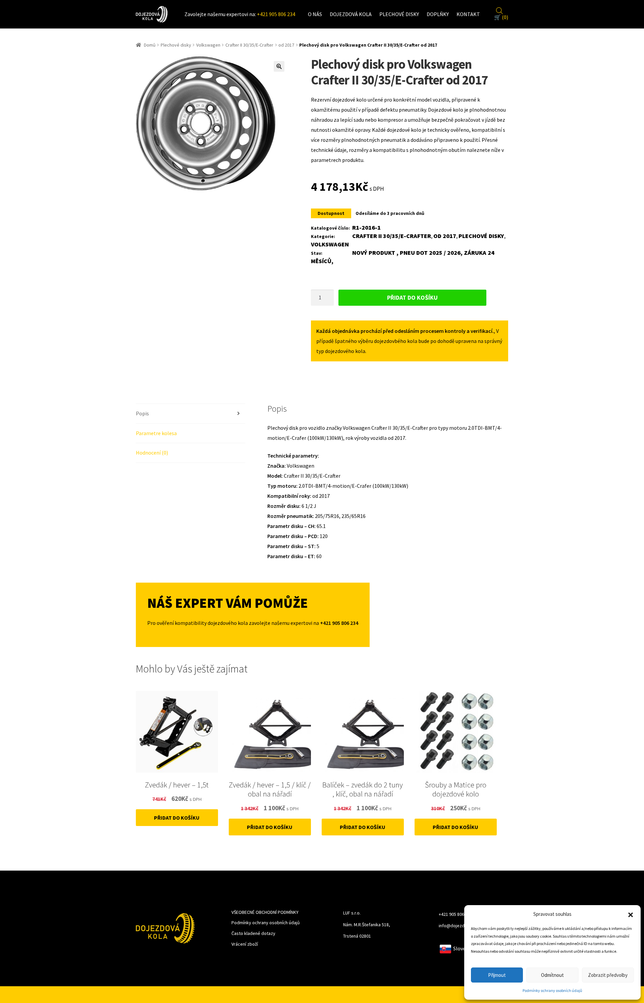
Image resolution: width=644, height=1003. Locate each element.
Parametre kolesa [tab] (156, 433)
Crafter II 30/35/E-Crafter (249, 45)
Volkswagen (208, 45)
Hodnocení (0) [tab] (152, 452)
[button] (630, 914)
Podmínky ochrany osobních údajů (552, 990)
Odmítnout (552, 975)
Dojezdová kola (351, 14)
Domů (150, 45)
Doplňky (438, 14)
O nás (315, 14)
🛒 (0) (501, 17)
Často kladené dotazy (253, 933)
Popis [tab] (142, 413)
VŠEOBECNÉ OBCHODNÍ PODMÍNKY (265, 912)
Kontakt (468, 14)
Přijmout (497, 975)
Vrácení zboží (244, 944)
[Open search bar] (499, 10)
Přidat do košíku (412, 297)
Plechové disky (399, 14)
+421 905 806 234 (276, 14)
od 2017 (286, 45)
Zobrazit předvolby (608, 975)
